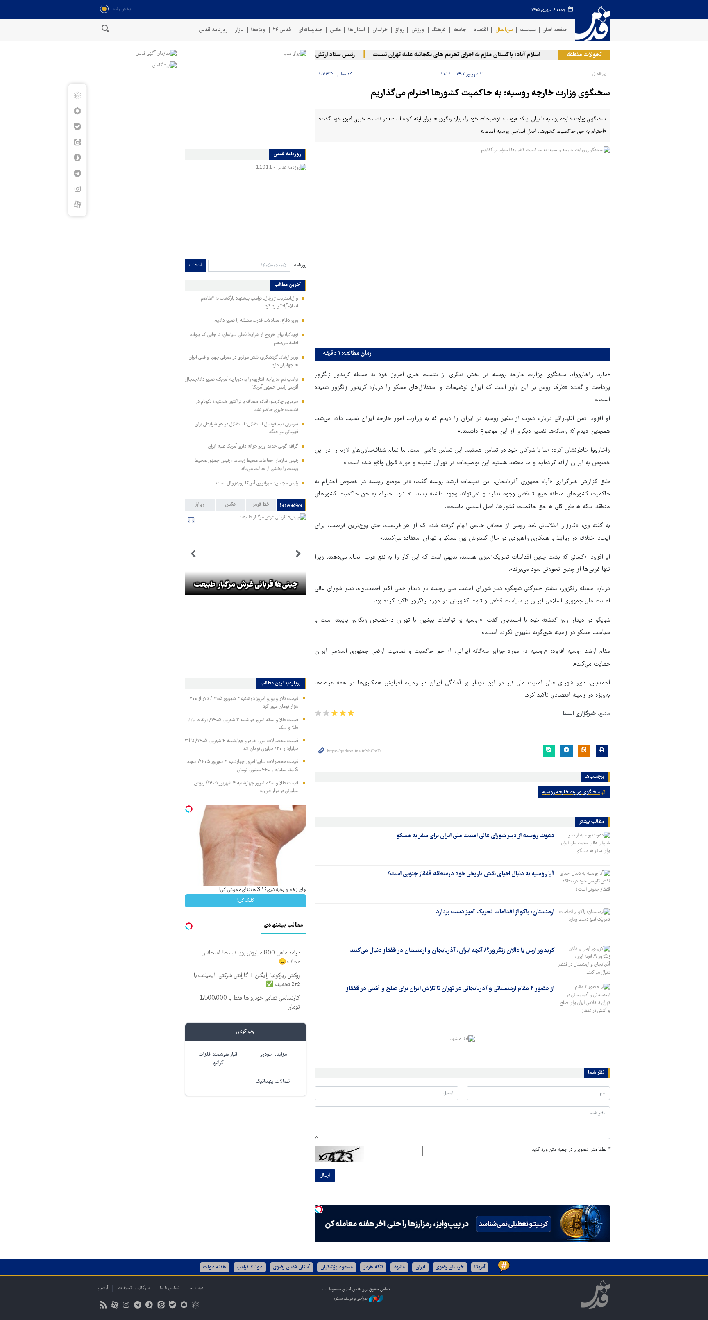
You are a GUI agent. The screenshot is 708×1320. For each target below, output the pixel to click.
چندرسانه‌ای (310, 30)
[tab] (291, 505)
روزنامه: (299, 265)
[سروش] (77, 157)
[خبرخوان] (103, 1306)
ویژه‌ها (258, 30)
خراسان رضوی (450, 1267)
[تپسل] (319, 1209)
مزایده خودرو (273, 1055)
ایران (420, 1267)
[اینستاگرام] (77, 189)
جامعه (459, 30)
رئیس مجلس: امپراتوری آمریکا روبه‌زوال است (257, 483)
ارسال (325, 1175)
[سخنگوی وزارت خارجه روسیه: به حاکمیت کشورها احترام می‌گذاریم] (462, 244)
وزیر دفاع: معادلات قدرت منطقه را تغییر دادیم (256, 320)
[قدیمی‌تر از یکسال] (584, 846)
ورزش (417, 30)
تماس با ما (169, 1288)
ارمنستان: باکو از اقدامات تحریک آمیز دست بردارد (495, 912)
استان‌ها (356, 30)
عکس (335, 30)
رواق (399, 30)
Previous (298, 554)
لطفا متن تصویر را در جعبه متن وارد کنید (571, 1149)
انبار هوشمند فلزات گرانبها (218, 1059)
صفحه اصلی (555, 30)
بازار (239, 30)
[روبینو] (77, 111)
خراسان (380, 30)
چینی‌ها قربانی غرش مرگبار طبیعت (245, 585)
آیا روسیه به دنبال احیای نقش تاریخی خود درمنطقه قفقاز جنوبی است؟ (470, 874)
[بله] (77, 126)
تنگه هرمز (373, 1267)
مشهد (399, 1267)
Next (193, 554)
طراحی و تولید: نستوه (351, 1298)
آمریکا (479, 1267)
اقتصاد (481, 30)
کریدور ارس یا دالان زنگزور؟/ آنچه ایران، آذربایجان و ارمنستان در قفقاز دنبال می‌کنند (452, 950)
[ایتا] (77, 142)
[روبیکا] (77, 95)
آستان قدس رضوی (291, 1267)
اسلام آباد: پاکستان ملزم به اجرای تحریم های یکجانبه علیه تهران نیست (475, 54)
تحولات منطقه (584, 54)
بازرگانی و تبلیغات (134, 1288)
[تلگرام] (77, 173)
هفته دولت (214, 1267)
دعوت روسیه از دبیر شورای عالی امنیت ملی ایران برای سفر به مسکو (475, 836)
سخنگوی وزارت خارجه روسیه (571, 792)
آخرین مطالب (288, 285)
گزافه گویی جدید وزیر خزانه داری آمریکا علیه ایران (253, 446)
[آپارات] (77, 204)
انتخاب (195, 265)
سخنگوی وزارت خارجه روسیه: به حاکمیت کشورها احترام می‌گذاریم (490, 93)
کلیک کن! (245, 900)
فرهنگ (439, 30)
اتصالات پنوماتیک (273, 1082)
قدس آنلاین (592, 24)
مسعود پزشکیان (336, 1267)
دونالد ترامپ (250, 1267)
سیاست (528, 30)
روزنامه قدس (213, 30)
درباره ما (196, 1288)
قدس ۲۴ (282, 30)
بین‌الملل (504, 30)
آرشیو (103, 1288)
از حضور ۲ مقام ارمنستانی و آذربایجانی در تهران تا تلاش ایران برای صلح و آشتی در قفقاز (450, 988)
